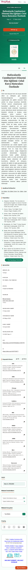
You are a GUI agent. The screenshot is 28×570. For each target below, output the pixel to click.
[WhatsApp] (9, 527)
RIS (18, 359)
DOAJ (6, 549)
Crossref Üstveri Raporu (16, 549)
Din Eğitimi (4, 191)
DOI (7, 551)
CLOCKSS (18, 547)
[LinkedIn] (19, 527)
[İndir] (23, 514)
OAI (10, 551)
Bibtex (25, 359)
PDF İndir (13, 29)
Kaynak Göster (13, 33)
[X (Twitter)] (14, 527)
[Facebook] (4, 527)
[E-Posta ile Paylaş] (23, 527)
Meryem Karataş (13, 23)
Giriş (25, 2)
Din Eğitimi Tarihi (12, 191)
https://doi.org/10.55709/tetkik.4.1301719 (13, 343)
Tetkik (14, 59)
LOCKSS (12, 547)
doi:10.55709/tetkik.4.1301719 (16, 381)
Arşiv (3, 477)
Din (18, 191)
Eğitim (21, 191)
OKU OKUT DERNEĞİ (10, 560)
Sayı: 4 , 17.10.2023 (9, 483)
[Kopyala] (24, 373)
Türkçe (19, 1)
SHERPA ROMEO (9, 546)
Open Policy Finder (17, 551)
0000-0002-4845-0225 (8, 300)
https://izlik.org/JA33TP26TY (10, 351)
